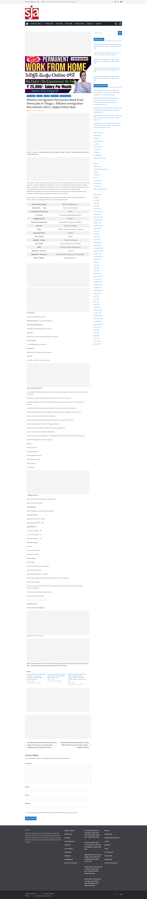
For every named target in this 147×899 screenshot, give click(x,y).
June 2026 (96, 200)
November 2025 (98, 220)
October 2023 (97, 287)
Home (95, 178)
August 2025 (97, 228)
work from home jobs (65, 96)
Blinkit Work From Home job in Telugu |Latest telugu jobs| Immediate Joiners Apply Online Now (107, 78)
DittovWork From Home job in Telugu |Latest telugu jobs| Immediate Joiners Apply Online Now (61, 2)
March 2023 (97, 307)
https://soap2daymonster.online (103, 98)
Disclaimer (68, 24)
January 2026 (97, 214)
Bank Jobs (96, 138)
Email (27, 795)
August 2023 (97, 293)
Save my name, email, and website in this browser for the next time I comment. (52, 813)
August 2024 (97, 259)
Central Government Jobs (101, 169)
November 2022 (98, 318)
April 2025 (96, 237)
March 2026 (97, 208)
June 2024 (96, 265)
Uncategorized (54, 96)
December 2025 (98, 217)
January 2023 (97, 313)
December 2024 (98, 248)
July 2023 (96, 296)
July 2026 (96, 197)
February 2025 (98, 242)
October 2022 (97, 321)
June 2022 (96, 332)
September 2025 (98, 225)
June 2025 (96, 231)
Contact (98, 24)
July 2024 (96, 262)
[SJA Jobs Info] (27, 24)
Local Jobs (59, 24)
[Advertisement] (58, 44)
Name (27, 787)
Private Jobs (49, 24)
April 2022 (96, 338)
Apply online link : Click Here (35, 635)
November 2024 (98, 251)
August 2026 (97, 194)
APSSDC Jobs (97, 166)
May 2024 (96, 268)
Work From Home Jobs (100, 189)
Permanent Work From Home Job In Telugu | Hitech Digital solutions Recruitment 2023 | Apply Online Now (36, 676)
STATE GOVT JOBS (35, 24)
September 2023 (98, 290)
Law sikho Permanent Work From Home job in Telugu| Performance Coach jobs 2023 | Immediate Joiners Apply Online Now (42, 745)
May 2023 (96, 301)
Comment (28, 763)
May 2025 (96, 234)
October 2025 (97, 223)
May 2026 (96, 203)
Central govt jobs (98, 141)
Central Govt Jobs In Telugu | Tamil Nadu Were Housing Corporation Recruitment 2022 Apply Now (108, 110)
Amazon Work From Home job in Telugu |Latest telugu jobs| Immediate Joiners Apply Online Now (107, 69)
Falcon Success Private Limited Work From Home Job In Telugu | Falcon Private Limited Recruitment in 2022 (107, 125)
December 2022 (98, 316)
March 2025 (97, 239)
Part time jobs (98, 147)
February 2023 (98, 310)
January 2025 (97, 245)
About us (90, 24)
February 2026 (98, 211)
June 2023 (96, 299)
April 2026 (96, 206)
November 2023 (98, 285)
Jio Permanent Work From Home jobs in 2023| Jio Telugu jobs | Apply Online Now (56, 675)
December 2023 (98, 282)
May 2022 (96, 335)
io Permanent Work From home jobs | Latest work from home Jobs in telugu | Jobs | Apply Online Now (108, 46)
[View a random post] (120, 24)
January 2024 (97, 279)
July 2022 (96, 330)
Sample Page (97, 186)
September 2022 (98, 324)
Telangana (97, 152)
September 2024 (98, 256)
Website (27, 803)
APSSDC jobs (39, 96)
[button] (41, 24)
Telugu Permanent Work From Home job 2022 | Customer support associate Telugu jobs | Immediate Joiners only (107, 92)
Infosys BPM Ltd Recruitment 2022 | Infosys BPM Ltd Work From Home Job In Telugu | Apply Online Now (74, 745)
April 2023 (96, 304)
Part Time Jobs (98, 180)
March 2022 (97, 341)
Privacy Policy (79, 24)
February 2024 (98, 276)
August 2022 (97, 327)
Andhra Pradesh (31, 96)
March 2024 (97, 273)
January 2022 (97, 344)
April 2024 (96, 270)
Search (120, 33)
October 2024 (97, 254)
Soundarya (41, 110)
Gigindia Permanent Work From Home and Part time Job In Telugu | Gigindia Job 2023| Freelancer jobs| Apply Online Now (77, 677)
